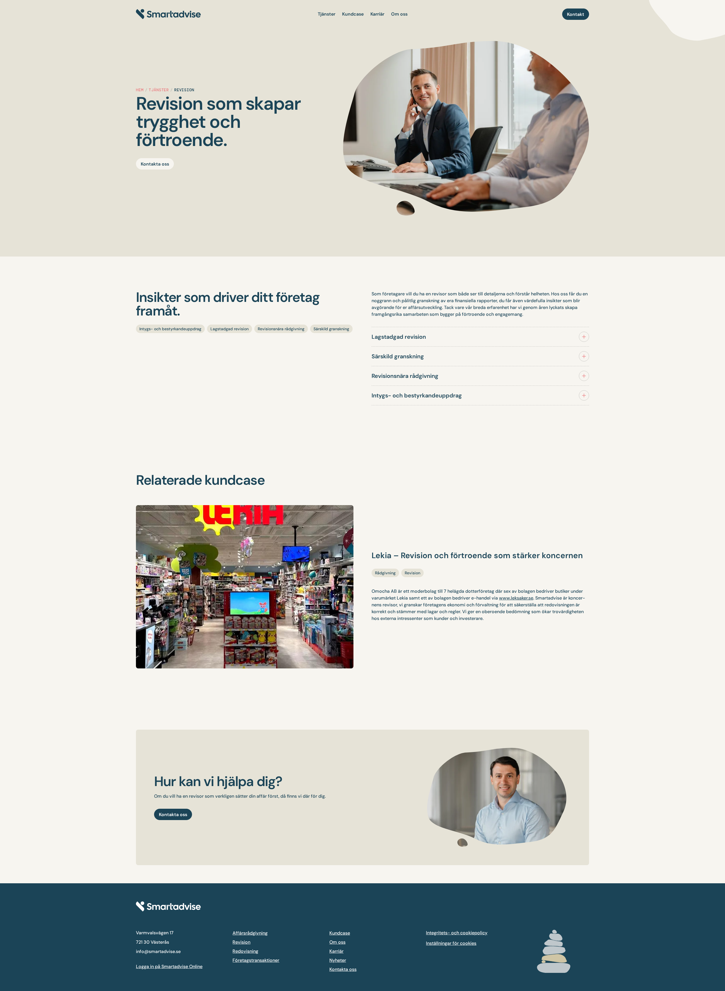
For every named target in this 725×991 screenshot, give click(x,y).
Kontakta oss (343, 969)
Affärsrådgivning (250, 933)
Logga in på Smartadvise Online (169, 966)
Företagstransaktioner (256, 960)
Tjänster (159, 89)
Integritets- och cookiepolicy (456, 933)
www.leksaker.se (516, 598)
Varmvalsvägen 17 (155, 933)
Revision (241, 942)
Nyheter (337, 960)
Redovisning (245, 951)
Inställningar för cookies (451, 943)
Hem (140, 89)
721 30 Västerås (152, 942)
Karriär (336, 951)
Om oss (337, 942)
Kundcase (339, 933)
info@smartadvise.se (158, 951)
